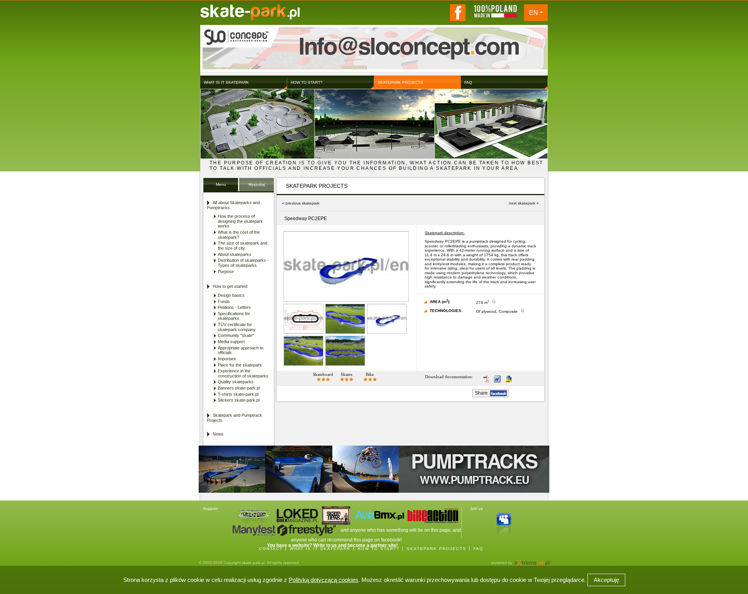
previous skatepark (302, 203)
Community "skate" (236, 335)
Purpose (226, 271)
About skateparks (234, 254)
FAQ (478, 548)
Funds (224, 301)
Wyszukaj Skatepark (256, 186)
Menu (221, 184)
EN (533, 12)
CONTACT (271, 548)
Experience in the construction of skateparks (243, 373)
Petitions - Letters (234, 307)
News (218, 434)
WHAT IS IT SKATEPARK (320, 548)
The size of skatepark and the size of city (242, 245)
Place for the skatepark (240, 365)
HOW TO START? (379, 548)
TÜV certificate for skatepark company (237, 327)
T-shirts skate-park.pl (238, 394)
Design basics (231, 295)
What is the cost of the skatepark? (239, 235)
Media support (231, 341)
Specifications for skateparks (234, 316)
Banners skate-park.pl (239, 388)
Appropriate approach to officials (240, 350)
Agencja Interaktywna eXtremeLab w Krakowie (531, 560)
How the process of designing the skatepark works (240, 221)
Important (227, 358)
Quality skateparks (236, 381)
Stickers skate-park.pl (238, 400)
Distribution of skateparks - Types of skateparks (243, 263)
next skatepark (522, 203)
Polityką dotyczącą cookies (323, 579)
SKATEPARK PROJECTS (436, 548)
